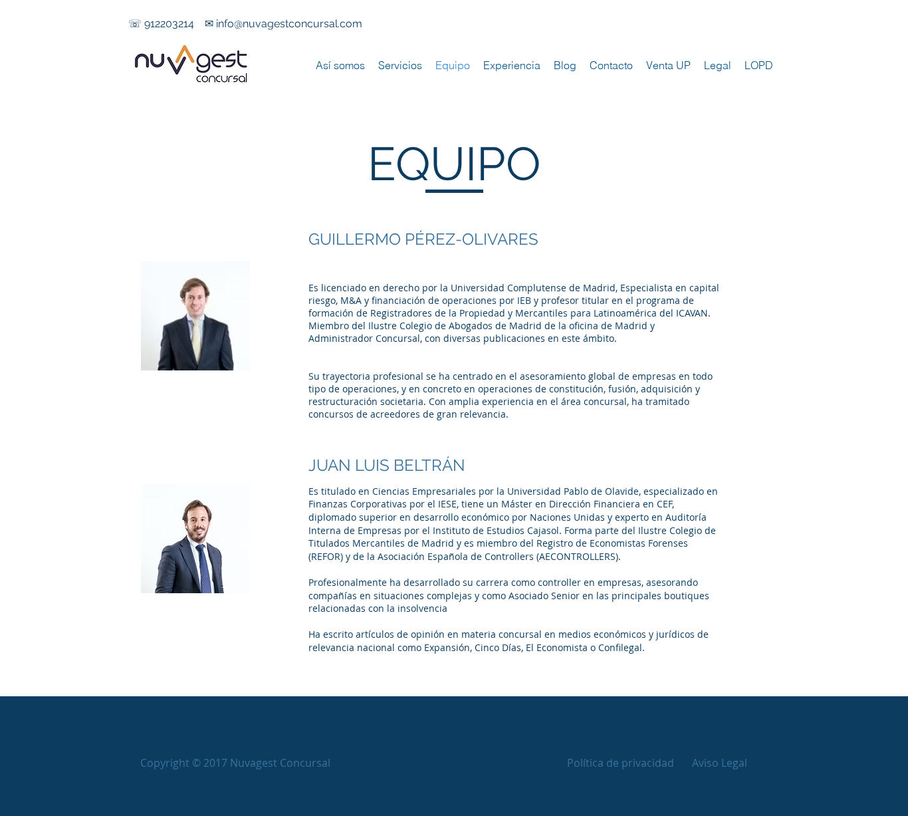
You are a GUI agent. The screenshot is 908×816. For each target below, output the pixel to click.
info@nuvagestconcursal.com (289, 23)
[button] (235, 763)
